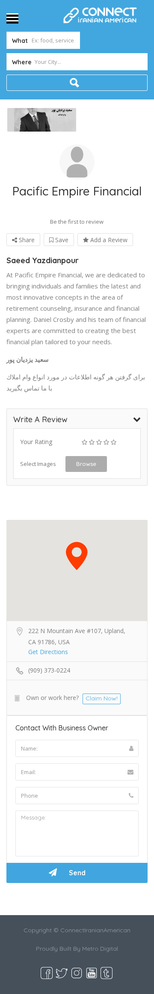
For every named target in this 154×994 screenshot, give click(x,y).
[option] (41, 120)
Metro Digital (100, 948)
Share (26, 240)
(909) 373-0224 (49, 670)
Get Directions (48, 652)
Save (60, 240)
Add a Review (108, 240)
